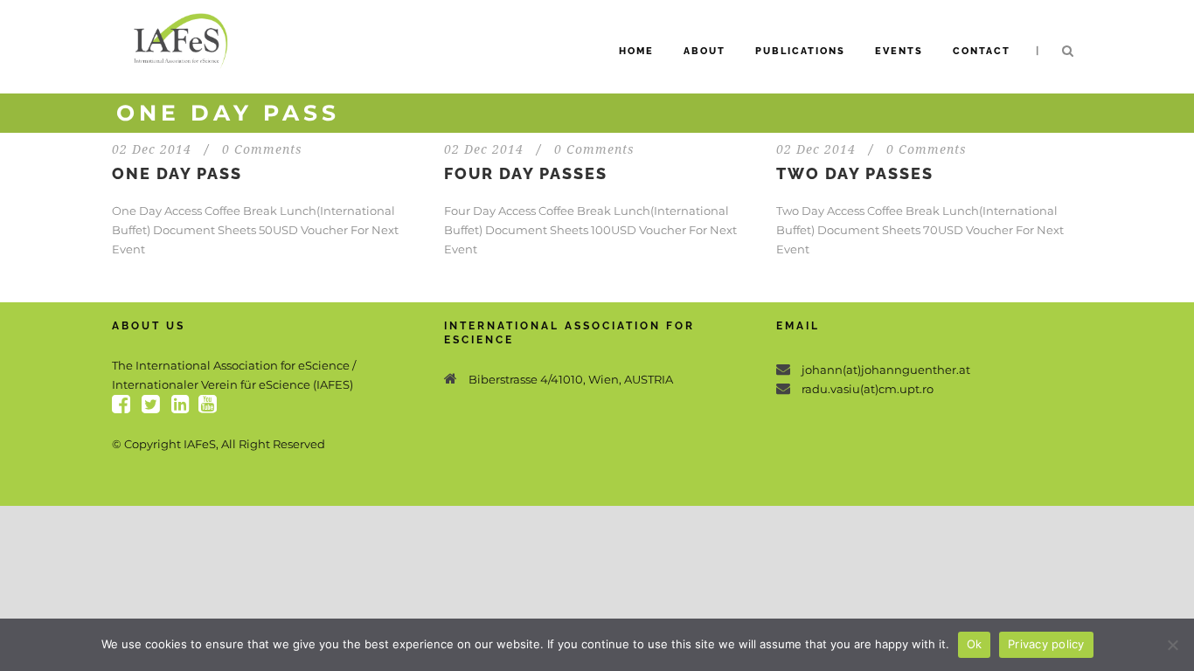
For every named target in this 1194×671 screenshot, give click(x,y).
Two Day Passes (855, 173)
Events (899, 51)
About (704, 51)
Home (636, 51)
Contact (981, 51)
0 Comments (262, 149)
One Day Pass (177, 173)
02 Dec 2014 (151, 149)
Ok (974, 644)
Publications (800, 51)
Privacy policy (1046, 644)
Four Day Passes (525, 173)
